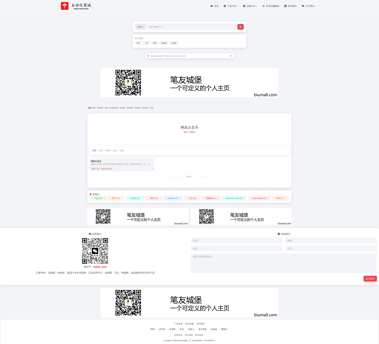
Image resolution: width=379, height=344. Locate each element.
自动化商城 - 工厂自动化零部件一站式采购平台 (196, 340)
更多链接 (199, 334)
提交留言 (370, 278)
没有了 (189, 176)
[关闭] (231, 56)
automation (259, 198)
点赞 (121, 150)
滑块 (155, 43)
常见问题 (189, 323)
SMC (116, 198)
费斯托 (224, 329)
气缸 (146, 43)
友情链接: (178, 334)
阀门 (138, 43)
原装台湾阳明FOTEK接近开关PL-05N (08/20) (169, 56)
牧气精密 (202, 329)
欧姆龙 (214, 329)
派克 (182, 329)
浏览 (115, 150)
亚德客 (172, 329)
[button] (140, 26)
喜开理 (162, 329)
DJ (98, 168)
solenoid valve (234, 198)
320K (93, 168)
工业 (192, 198)
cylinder (173, 198)
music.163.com (106, 168)
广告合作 (178, 323)
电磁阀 (164, 43)
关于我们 (200, 323)
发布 (101, 150)
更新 (108, 150)
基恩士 (191, 329)
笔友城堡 (189, 334)
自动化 (135, 198)
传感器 (173, 43)
